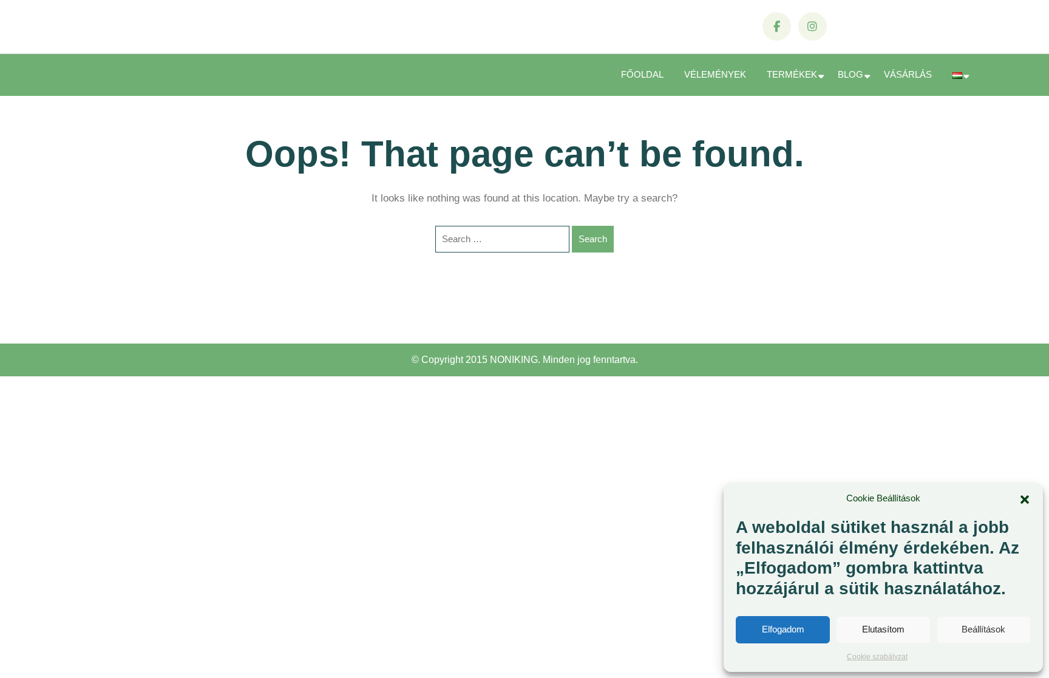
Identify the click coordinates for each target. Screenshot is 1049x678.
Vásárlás (908, 74)
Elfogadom (783, 629)
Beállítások (983, 629)
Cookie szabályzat (877, 657)
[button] (1025, 498)
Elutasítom (883, 629)
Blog (850, 74)
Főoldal (642, 74)
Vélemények (715, 74)
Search (593, 239)
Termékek (792, 74)
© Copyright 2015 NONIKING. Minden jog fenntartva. (525, 359)
